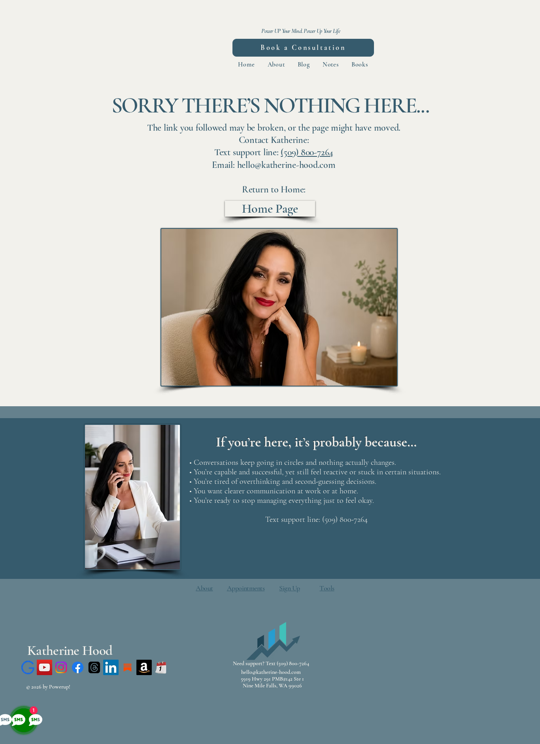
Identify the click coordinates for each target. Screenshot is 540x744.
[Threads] (94, 667)
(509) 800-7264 (307, 152)
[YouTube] (44, 667)
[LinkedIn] (111, 667)
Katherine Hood (69, 650)
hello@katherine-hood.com (271, 672)
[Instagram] (61, 667)
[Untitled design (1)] (160, 667)
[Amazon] (144, 667)
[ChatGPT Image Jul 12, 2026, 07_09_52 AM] (127, 667)
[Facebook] (77, 667)
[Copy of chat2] (28, 667)
